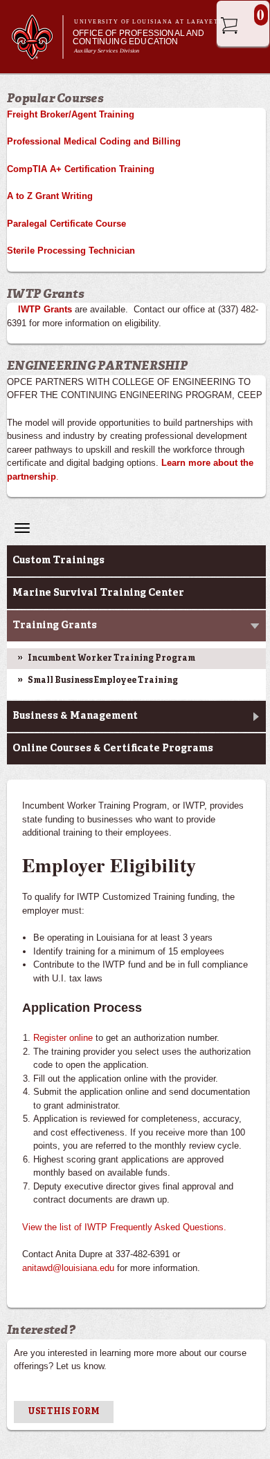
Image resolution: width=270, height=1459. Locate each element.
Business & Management (75, 716)
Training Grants (54, 625)
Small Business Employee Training (103, 681)
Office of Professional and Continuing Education (139, 37)
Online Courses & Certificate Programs (112, 748)
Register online (63, 1038)
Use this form (64, 1412)
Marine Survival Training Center (98, 593)
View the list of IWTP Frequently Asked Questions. (124, 1227)
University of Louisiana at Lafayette (150, 22)
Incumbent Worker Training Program (111, 659)
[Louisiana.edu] (37, 53)
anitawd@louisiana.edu (68, 1268)
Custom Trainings (58, 560)
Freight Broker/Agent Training (70, 114)
